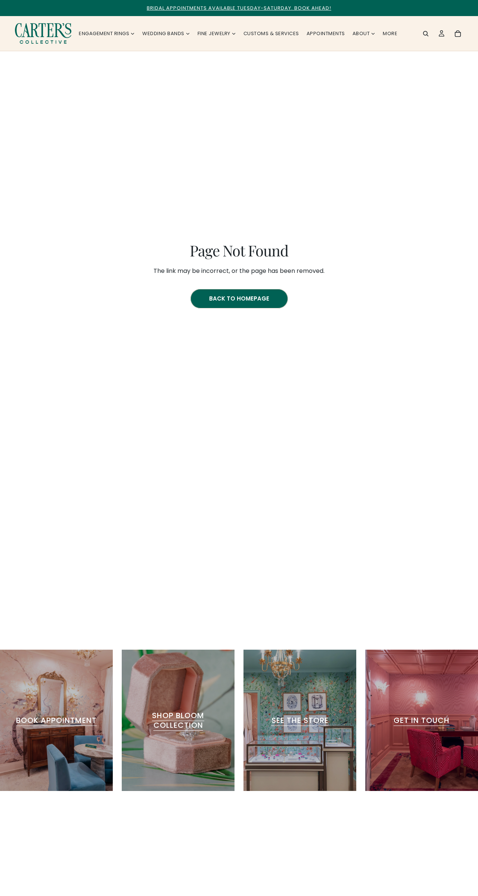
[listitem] (390, 33)
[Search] (426, 33)
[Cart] (458, 33)
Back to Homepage (239, 298)
